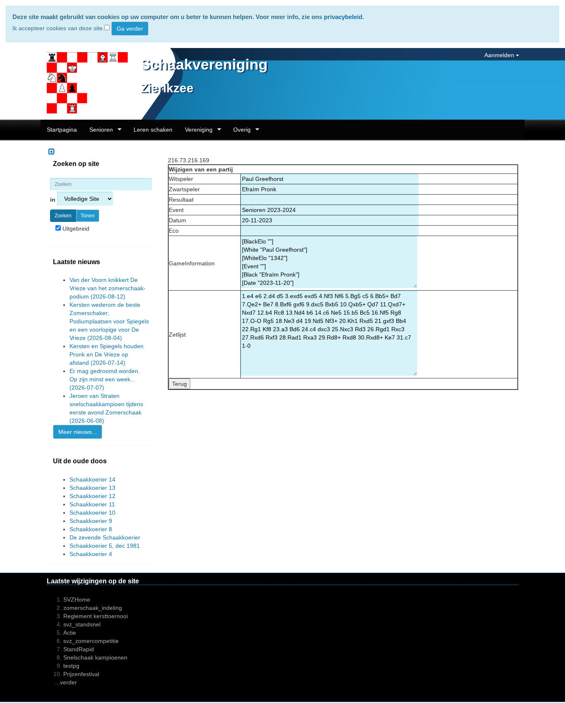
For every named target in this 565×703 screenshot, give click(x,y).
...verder (66, 682)
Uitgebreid (75, 228)
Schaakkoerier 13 (92, 487)
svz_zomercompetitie (91, 641)
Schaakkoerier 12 (92, 496)
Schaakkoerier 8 (90, 529)
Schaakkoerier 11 (92, 504)
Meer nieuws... (77, 432)
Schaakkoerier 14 (92, 479)
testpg (71, 665)
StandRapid (78, 649)
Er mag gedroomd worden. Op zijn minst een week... (104, 379)
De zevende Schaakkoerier (104, 537)
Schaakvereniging (204, 64)
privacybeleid (343, 16)
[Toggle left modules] (51, 152)
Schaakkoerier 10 (92, 512)
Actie (69, 632)
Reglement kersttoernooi (95, 616)
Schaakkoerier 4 (90, 554)
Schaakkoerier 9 (90, 521)
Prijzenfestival (81, 674)
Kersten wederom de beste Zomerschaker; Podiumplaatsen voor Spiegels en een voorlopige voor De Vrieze (109, 321)
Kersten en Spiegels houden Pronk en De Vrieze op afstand (106, 354)
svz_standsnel (82, 624)
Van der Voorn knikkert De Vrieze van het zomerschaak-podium (107, 288)
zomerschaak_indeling (92, 607)
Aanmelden (500, 55)
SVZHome (76, 599)
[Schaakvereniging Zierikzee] (84, 83)
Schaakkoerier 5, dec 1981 (104, 545)
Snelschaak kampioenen (95, 657)
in (53, 199)
